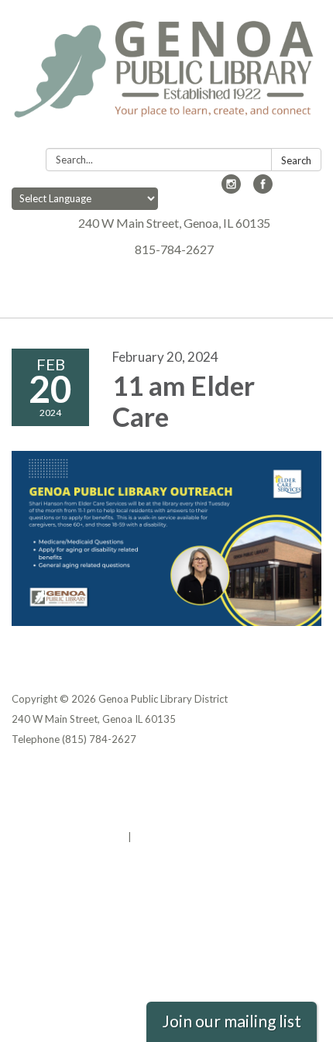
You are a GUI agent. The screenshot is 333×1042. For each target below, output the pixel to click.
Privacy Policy (45, 776)
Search (296, 160)
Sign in (150, 837)
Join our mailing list (231, 1021)
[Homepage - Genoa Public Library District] (166, 77)
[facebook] (263, 188)
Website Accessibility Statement (93, 816)
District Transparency (66, 796)
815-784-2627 (174, 249)
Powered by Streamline (68, 837)
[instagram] (231, 188)
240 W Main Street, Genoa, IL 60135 (174, 222)
